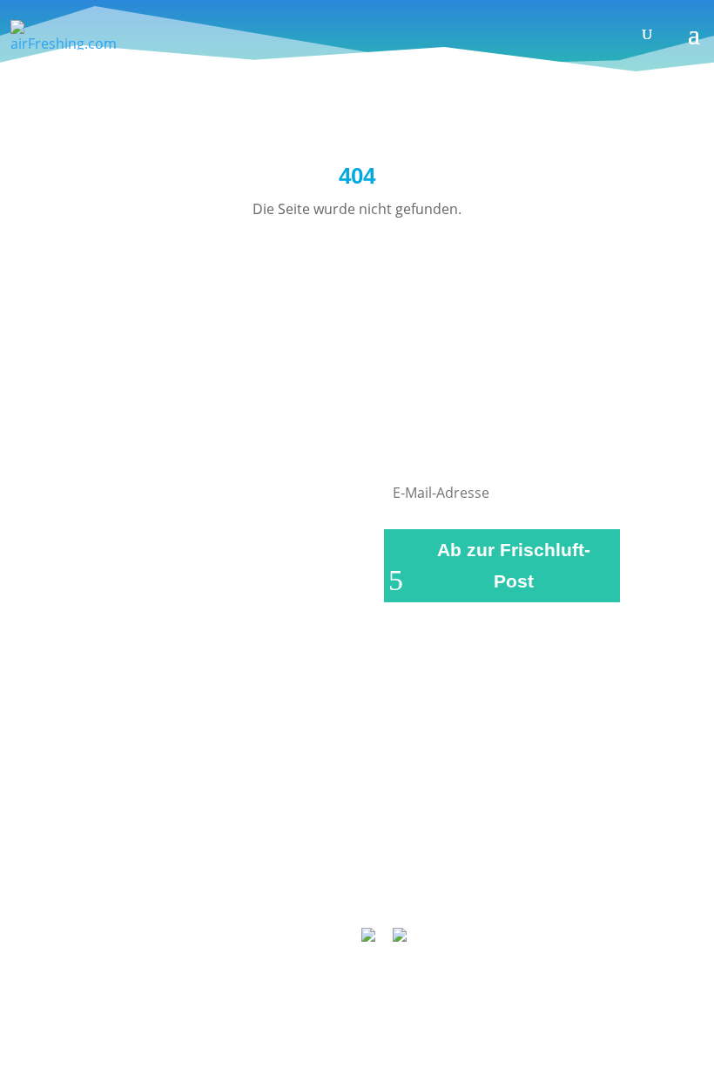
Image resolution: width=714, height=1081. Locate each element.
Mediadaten (287, 886)
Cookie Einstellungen (412, 886)
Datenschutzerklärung (542, 863)
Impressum (254, 863)
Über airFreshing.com (380, 863)
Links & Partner (148, 863)
